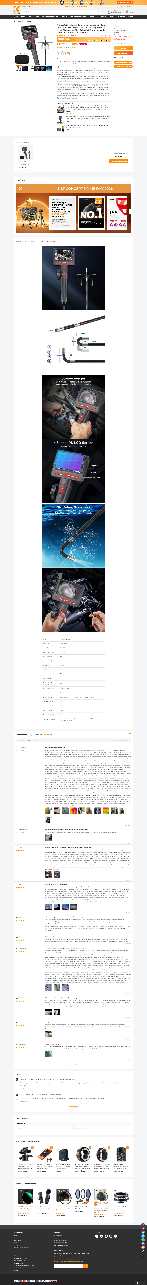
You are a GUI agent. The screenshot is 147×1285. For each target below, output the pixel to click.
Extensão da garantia (60, 1242)
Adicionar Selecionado (119, 161)
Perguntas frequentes (60, 1240)
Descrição (19, 241)
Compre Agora (123, 53)
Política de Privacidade (20, 1258)
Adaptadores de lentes (50, 16)
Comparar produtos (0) (126, 6)
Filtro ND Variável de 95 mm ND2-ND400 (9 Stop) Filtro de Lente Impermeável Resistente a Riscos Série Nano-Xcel (25, 1209)
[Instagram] (101, 1236)
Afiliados (16, 1270)
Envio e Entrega (18, 1263)
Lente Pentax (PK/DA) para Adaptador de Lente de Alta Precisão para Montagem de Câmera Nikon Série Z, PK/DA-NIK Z (121, 1209)
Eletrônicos (121, 16)
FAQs (41, 241)
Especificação (50, 241)
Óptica (111, 16)
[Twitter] (106, 1236)
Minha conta (58, 1235)
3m (65, 53)
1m (58, 53)
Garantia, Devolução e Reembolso (24, 1265)
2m (61, 53)
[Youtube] (110, 1236)
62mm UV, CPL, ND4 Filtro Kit (81, 1208)
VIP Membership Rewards (21, 1247)
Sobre (15, 1235)
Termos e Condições (20, 1260)
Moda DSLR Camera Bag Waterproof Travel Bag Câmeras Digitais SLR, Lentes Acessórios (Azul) (63, 1167)
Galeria (16, 1245)
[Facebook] (96, 1236)
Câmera (92, 16)
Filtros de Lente (33, 16)
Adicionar (123, 48)
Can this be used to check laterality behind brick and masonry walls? (40, 1094)
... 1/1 (74, 1108)
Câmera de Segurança (78, 16)
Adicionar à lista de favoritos (124, 62)
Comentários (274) (31, 241)
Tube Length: (61, 51)
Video (15, 1242)
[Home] (17, 10)
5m (68, 53)
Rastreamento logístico (61, 1245)
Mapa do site (17, 1240)
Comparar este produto (123, 66)
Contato (16, 1238)
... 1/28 (74, 1064)
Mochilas (64, 16)
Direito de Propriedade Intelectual (24, 1268)
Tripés (22, 16)
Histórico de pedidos (60, 1238)
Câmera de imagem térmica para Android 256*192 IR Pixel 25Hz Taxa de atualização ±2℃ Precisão (87, 126)
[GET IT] (74, 47)
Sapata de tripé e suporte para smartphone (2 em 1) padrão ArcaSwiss (44, 1166)
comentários (72, 35)
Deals (131, 16)
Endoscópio (102, 16)
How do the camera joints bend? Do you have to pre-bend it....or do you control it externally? (47, 1079)
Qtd (115, 43)
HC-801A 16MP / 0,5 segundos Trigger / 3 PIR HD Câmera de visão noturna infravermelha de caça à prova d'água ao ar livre (121, 1167)
